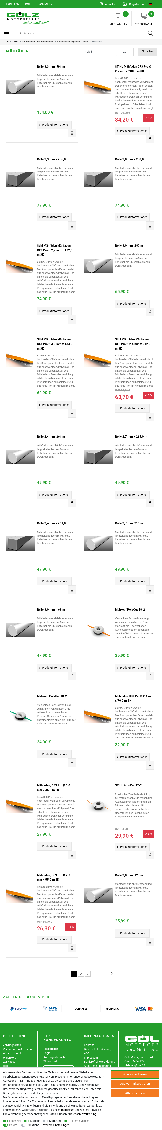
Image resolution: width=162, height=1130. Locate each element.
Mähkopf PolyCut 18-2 (52, 696)
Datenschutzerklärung (97, 1049)
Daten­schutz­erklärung (82, 1114)
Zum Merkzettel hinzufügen (72, 133)
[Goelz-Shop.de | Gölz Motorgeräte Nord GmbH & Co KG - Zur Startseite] (27, 18)
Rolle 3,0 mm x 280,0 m (131, 159)
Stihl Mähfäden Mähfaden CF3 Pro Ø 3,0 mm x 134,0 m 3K (55, 344)
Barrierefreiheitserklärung (99, 1061)
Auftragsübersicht (54, 1057)
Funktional (33, 1125)
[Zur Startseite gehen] (8, 41)
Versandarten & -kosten (17, 1049)
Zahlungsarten (12, 1045)
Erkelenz (12, 4)
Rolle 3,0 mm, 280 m (129, 245)
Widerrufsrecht (12, 1053)
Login (46, 1053)
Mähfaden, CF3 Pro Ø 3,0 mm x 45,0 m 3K (53, 788)
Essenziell (15, 1120)
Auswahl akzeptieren (135, 1083)
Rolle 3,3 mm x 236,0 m (53, 159)
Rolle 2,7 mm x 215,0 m (131, 436)
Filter (149, 51)
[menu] (6, 34)
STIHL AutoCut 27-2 (128, 785)
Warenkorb (144, 19)
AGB (86, 1053)
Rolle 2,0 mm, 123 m (129, 875)
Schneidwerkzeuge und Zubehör (73, 41)
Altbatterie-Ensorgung (97, 1065)
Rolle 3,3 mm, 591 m (51, 66)
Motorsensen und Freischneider (38, 41)
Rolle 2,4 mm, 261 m (51, 436)
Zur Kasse (9, 1061)
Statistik (35, 1120)
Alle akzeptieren (135, 1074)
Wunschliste (50, 1061)
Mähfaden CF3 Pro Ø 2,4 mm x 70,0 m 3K (134, 698)
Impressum (91, 1057)
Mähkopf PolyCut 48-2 (130, 609)
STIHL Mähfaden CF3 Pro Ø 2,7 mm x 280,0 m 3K (133, 69)
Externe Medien (80, 1120)
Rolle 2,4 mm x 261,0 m (53, 523)
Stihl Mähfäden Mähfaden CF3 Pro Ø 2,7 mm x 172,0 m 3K (55, 250)
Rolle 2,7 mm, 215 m (129, 523)
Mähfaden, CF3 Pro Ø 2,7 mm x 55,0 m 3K (53, 877)
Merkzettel (118, 19)
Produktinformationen (55, 124)
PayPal (13, 1125)
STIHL (15, 41)
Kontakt (89, 1045)
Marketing (55, 1120)
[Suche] (150, 33)
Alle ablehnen (135, 1093)
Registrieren (50, 1048)
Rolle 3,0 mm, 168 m (51, 609)
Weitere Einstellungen (56, 1125)
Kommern (45, 4)
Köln (29, 4)
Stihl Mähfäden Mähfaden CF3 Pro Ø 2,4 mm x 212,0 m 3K (133, 344)
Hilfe (5, 1065)
